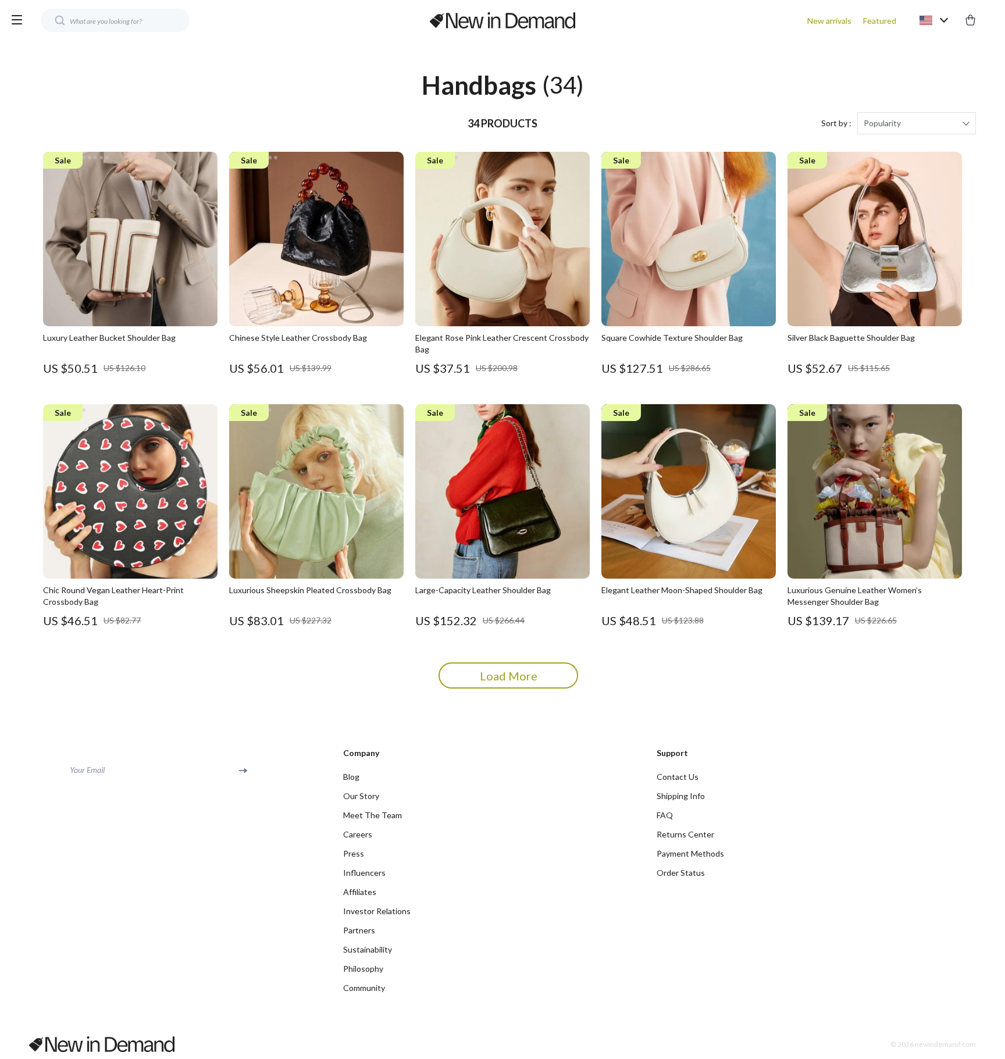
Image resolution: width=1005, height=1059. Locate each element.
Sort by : (836, 123)
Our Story (361, 796)
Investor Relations (377, 911)
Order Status (681, 873)
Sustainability (367, 949)
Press (353, 853)
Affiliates (359, 892)
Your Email (87, 770)
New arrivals (829, 21)
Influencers (364, 873)
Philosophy (363, 969)
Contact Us (677, 777)
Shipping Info (681, 796)
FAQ (665, 815)
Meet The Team (372, 815)
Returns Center (685, 834)
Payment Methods (690, 853)
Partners (359, 930)
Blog (351, 777)
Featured (879, 21)
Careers (357, 834)
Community (364, 988)
